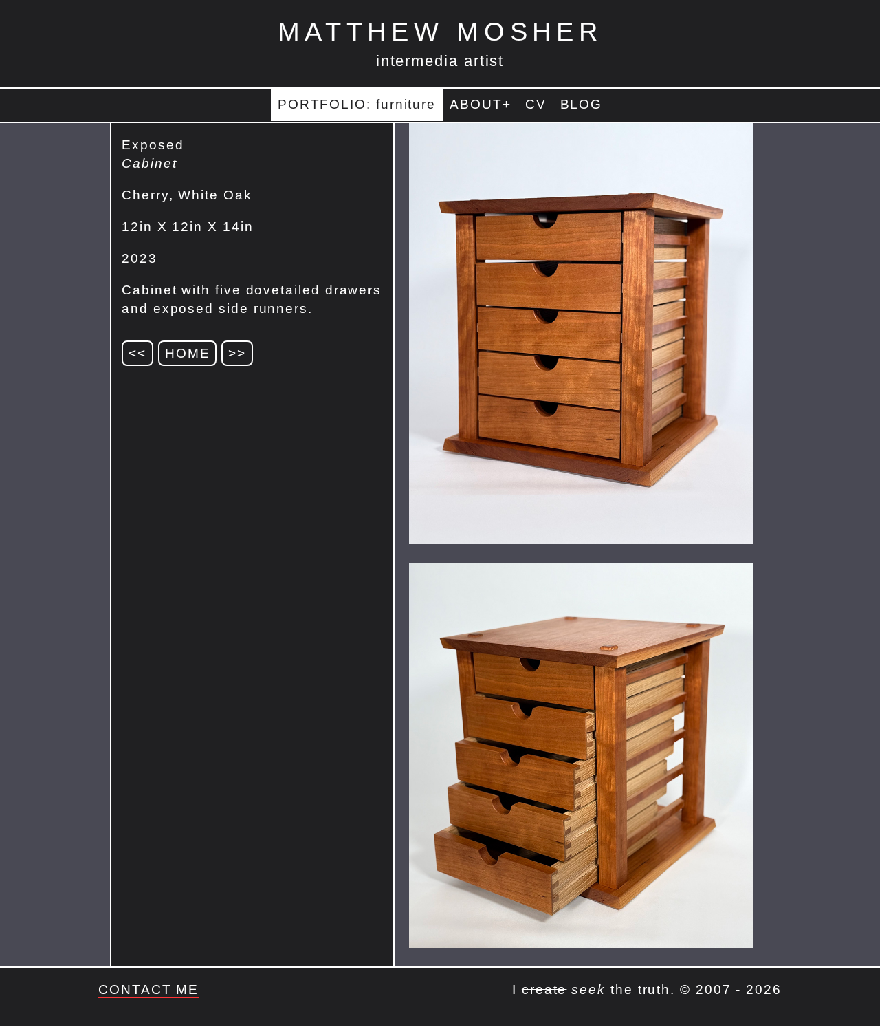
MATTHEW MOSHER (440, 31)
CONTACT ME (148, 989)
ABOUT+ (481, 104)
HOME (187, 353)
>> (237, 353)
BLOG (581, 104)
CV (536, 104)
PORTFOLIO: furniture (357, 104)
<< (137, 353)
